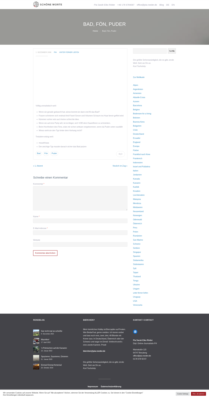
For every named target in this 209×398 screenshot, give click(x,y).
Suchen (172, 51)
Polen (135, 232)
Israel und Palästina (141, 167)
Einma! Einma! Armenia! (51, 365)
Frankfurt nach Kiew (141, 154)
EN (173, 5)
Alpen (135, 85)
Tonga (135, 281)
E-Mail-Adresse (40, 228)
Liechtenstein (139, 195)
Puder (54, 153)
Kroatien (136, 191)
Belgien (136, 110)
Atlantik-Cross (139, 97)
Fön (46, 153)
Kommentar (38, 184)
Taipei (135, 272)
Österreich (137, 224)
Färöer (136, 150)
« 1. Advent (38, 166)
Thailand (137, 276)
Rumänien (137, 236)
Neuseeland (138, 211)
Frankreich (137, 158)
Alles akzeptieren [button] (198, 394)
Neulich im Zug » (120, 166)
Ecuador (136, 138)
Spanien (136, 256)
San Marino (138, 240)
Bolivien (136, 118)
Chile (135, 130)
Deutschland (138, 134)
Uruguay (136, 297)
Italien (135, 171)
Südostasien (138, 264)
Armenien (137, 93)
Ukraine (136, 285)
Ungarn (136, 289)
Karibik (136, 187)
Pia (55, 52)
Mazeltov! (45, 339)
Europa (136, 146)
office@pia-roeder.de (147, 5)
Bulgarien (137, 126)
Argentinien (138, 89)
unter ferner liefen (69, 52)
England (136, 142)
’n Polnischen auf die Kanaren (54, 348)
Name (36, 216)
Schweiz (136, 244)
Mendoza (137, 203)
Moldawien (137, 207)
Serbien (136, 248)
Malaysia (137, 199)
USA (135, 301)
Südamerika (138, 260)
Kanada (136, 179)
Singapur (137, 252)
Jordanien (137, 175)
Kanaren (136, 183)
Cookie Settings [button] (182, 394)
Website (36, 240)
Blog (161, 5)
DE (167, 5)
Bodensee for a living (142, 114)
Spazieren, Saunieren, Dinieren (54, 356)
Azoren (136, 101)
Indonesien (138, 163)
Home (95, 31)
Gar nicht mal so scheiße (51, 331)
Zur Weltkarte (139, 77)
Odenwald (137, 220)
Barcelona (137, 105)
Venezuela (137, 305)
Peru (135, 228)
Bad (39, 153)
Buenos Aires (139, 122)
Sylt (134, 268)
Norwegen (137, 215)
